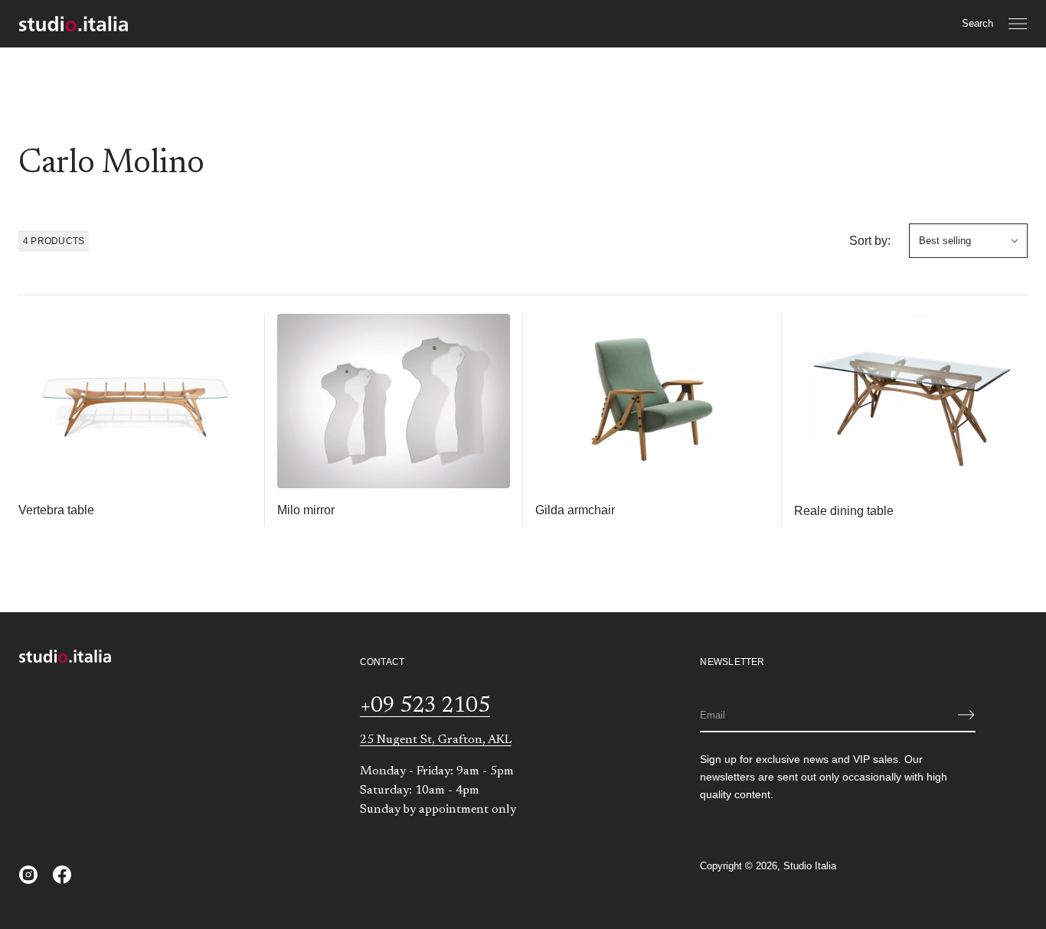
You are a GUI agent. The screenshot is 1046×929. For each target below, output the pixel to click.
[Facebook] (62, 875)
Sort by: (870, 240)
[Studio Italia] (73, 23)
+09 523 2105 (425, 706)
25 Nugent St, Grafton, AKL (436, 740)
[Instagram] (28, 875)
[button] (977, 24)
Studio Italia (809, 866)
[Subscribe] (966, 715)
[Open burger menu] (1017, 24)
